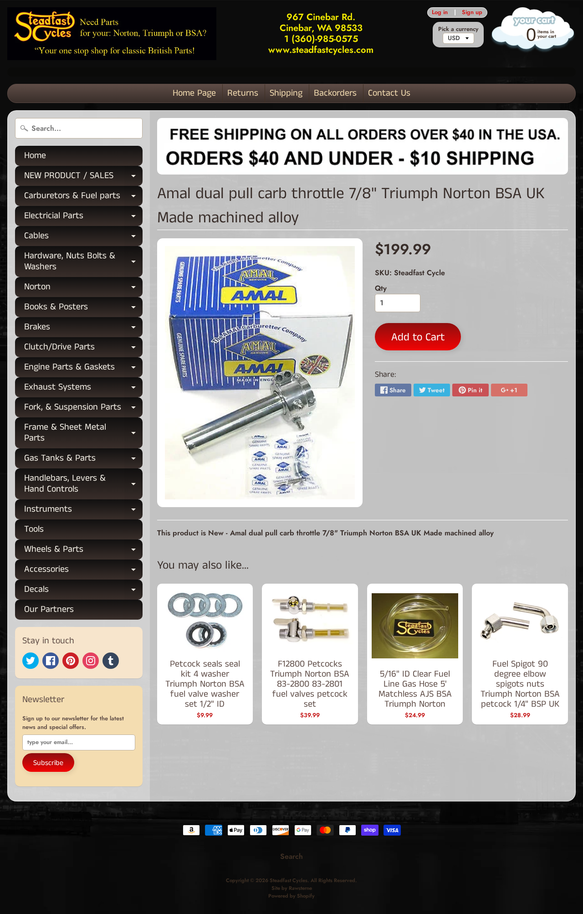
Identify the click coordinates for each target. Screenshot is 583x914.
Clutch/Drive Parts (83, 348)
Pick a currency (458, 29)
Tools (34, 529)
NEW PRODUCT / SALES (83, 177)
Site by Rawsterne (291, 888)
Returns (242, 93)
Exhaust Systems (83, 388)
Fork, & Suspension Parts (83, 409)
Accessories (83, 571)
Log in (440, 12)
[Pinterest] (70, 660)
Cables (83, 237)
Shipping (286, 93)
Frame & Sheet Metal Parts (83, 433)
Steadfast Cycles (288, 880)
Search (291, 856)
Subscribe (48, 763)
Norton (83, 288)
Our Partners (49, 609)
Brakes (83, 328)
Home (35, 155)
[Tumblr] (110, 660)
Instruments (83, 511)
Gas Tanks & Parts (83, 460)
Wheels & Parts (83, 551)
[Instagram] (90, 660)
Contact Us (389, 93)
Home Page (194, 93)
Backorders (335, 93)
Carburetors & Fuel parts (83, 197)
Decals (83, 591)
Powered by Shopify (291, 895)
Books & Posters (83, 308)
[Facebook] (50, 660)
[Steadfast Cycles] (111, 33)
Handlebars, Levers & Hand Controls (83, 484)
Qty (381, 288)
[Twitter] (30, 660)
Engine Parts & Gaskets (83, 368)
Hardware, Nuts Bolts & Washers (83, 262)
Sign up (472, 12)
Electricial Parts (83, 217)
